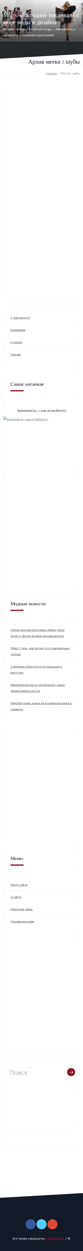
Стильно (16, 342)
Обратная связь (21, 909)
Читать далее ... (15, 270)
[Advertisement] (41, 529)
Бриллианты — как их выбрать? (41, 410)
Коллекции (17, 330)
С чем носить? (20, 318)
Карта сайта (18, 885)
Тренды (15, 354)
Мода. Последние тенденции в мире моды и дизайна (41, 18)
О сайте (15, 897)
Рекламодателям (22, 921)
